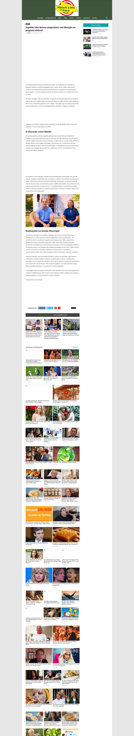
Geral (65, 18)
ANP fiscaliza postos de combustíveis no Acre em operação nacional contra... (99, 53)
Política (78, 18)
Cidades (94, 18)
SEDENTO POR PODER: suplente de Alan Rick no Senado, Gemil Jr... (100, 38)
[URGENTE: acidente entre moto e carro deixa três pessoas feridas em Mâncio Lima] (87, 31)
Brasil (64, 329)
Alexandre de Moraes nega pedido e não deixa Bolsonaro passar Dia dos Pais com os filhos (71, 333)
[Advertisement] (53, 77)
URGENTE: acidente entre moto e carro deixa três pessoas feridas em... (100, 31)
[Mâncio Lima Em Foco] (67, 8)
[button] (106, 18)
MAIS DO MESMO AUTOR (60, 315)
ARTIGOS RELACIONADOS (45, 315)
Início (60, 18)
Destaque (28, 329)
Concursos (86, 18)
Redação (29, 32)
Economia (40, 18)
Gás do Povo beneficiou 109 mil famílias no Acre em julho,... (100, 45)
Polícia (71, 18)
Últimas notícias (50, 18)
